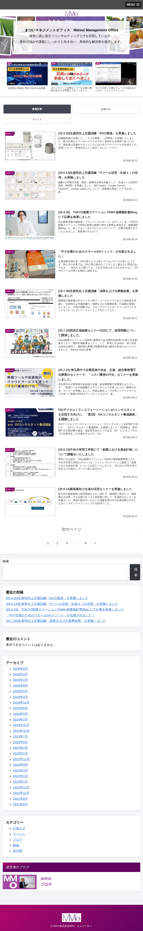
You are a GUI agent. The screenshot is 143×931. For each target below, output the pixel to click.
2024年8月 (20, 708)
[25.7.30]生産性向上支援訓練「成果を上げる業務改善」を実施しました (56, 621)
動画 (16, 845)
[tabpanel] (27, 77)
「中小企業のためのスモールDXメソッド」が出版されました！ (50, 615)
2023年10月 (21, 731)
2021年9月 (20, 799)
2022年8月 (20, 764)
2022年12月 (21, 759)
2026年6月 (20, 668)
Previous (2, 78)
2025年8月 (20, 685)
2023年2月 (20, 748)
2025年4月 (20, 697)
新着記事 (37, 109)
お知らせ (106, 109)
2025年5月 (20, 691)
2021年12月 (21, 787)
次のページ (71, 529)
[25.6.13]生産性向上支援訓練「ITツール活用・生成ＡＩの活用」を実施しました (62, 604)
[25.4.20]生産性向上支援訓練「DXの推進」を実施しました (47, 598)
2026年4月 (20, 674)
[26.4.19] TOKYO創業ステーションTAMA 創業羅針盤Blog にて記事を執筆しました (65, 609)
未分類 (17, 851)
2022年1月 (20, 781)
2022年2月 (20, 776)
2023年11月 (21, 725)
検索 (6, 561)
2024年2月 (20, 719)
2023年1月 (20, 753)
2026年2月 (20, 680)
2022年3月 (20, 770)
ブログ (17, 839)
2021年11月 (21, 793)
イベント (37, 119)
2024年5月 (20, 714)
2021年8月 (20, 804)
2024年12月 (21, 702)
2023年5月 (20, 742)
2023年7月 (20, 736)
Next (140, 78)
